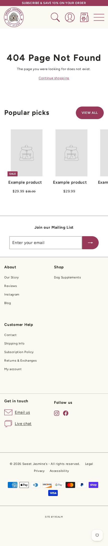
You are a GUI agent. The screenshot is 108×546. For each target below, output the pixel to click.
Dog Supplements (67, 277)
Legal (89, 464)
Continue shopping (54, 78)
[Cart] (84, 17)
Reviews (10, 286)
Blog (7, 303)
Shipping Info (14, 343)
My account (13, 369)
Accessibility (59, 471)
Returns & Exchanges (20, 360)
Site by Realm (54, 516)
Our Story (11, 277)
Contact (10, 335)
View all (90, 113)
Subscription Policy (18, 352)
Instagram (11, 294)
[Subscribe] (90, 242)
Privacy (39, 471)
